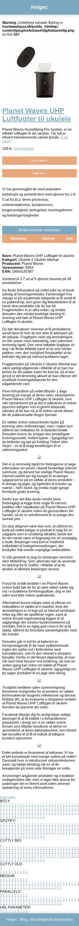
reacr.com (7, 797)
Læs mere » (39, 160)
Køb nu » (39, 173)
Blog (23, 919)
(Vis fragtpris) (23, 149)
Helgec (39, 7)
